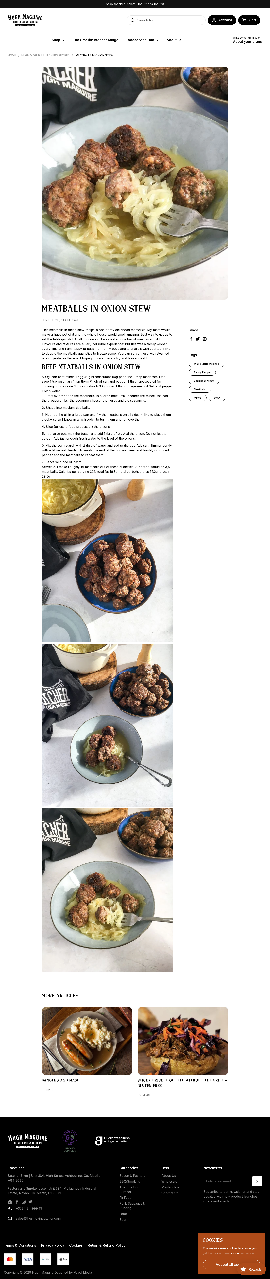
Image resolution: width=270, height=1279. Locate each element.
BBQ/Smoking (129, 1181)
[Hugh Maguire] (25, 20)
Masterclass (170, 1187)
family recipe (202, 372)
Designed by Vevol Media (73, 1272)
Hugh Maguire (43, 1272)
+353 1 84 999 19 (29, 1208)
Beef (122, 1220)
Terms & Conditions (20, 1245)
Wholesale (169, 1181)
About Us (168, 1176)
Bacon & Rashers (132, 1176)
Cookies (76, 1245)
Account (225, 20)
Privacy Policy (52, 1245)
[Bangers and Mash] (87, 1041)
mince (197, 397)
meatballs (200, 389)
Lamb (123, 1214)
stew (217, 397)
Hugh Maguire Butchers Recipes (45, 55)
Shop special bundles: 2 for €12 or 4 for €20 (135, 3)
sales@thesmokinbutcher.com (38, 1218)
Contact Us (169, 1193)
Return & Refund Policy (107, 1245)
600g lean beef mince (59, 377)
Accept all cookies (231, 1264)
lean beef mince (204, 380)
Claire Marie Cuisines (206, 363)
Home (12, 55)
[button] (249, 20)
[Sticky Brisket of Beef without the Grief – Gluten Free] (183, 1041)
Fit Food (125, 1198)
